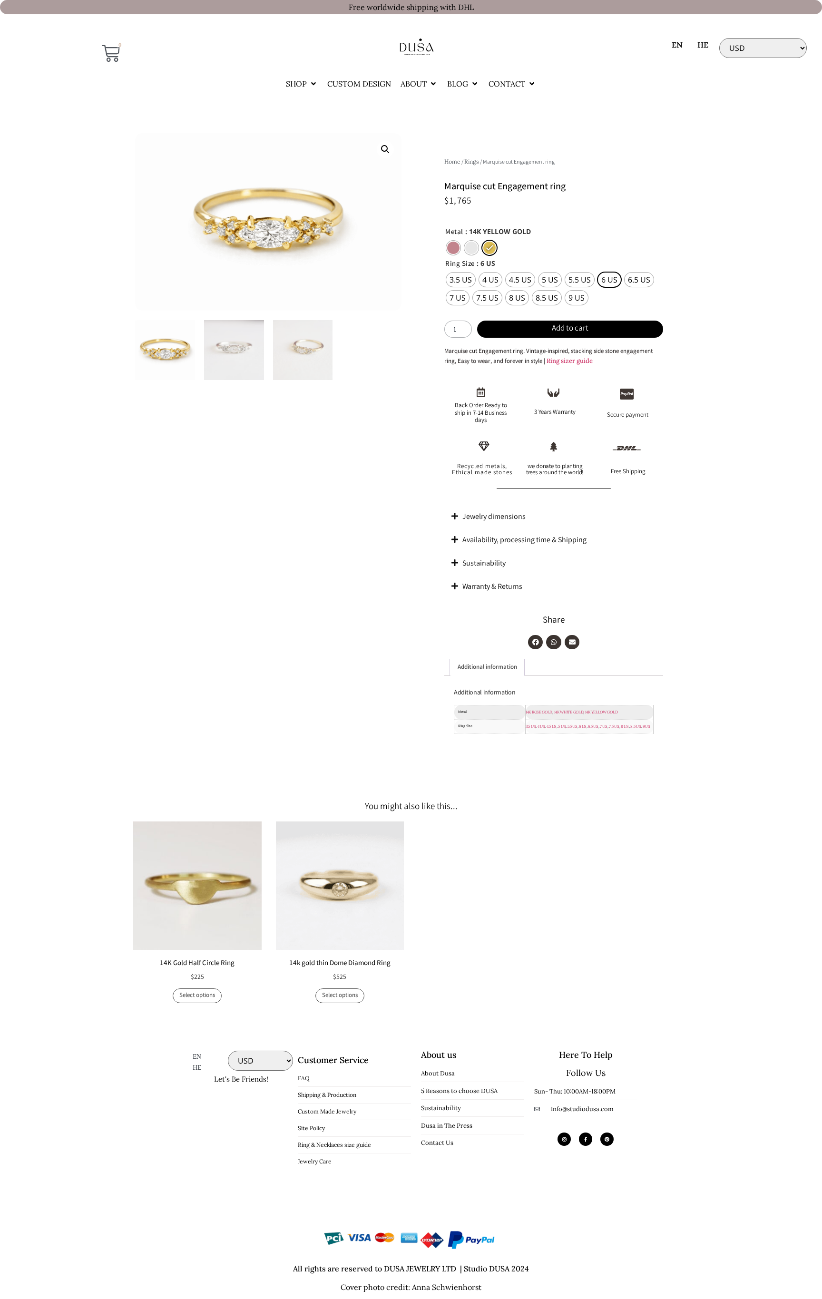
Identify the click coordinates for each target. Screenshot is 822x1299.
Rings (471, 161)
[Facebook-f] (585, 1139)
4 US (541, 726)
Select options (197, 995)
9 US (646, 726)
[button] (302, 84)
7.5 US (614, 726)
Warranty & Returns (492, 587)
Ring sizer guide (570, 361)
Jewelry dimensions (494, 517)
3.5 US (531, 726)
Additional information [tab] (487, 667)
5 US (562, 726)
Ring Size (460, 264)
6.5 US (593, 726)
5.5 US (572, 726)
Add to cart (570, 329)
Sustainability (484, 563)
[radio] (453, 248)
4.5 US (552, 726)
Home (452, 161)
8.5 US (635, 726)
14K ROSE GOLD (539, 712)
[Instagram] (564, 1139)
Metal (454, 232)
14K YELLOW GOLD (601, 712)
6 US (583, 726)
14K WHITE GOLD (569, 712)
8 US (625, 726)
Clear (451, 313)
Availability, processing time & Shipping (524, 540)
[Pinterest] (607, 1139)
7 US (603, 726)
